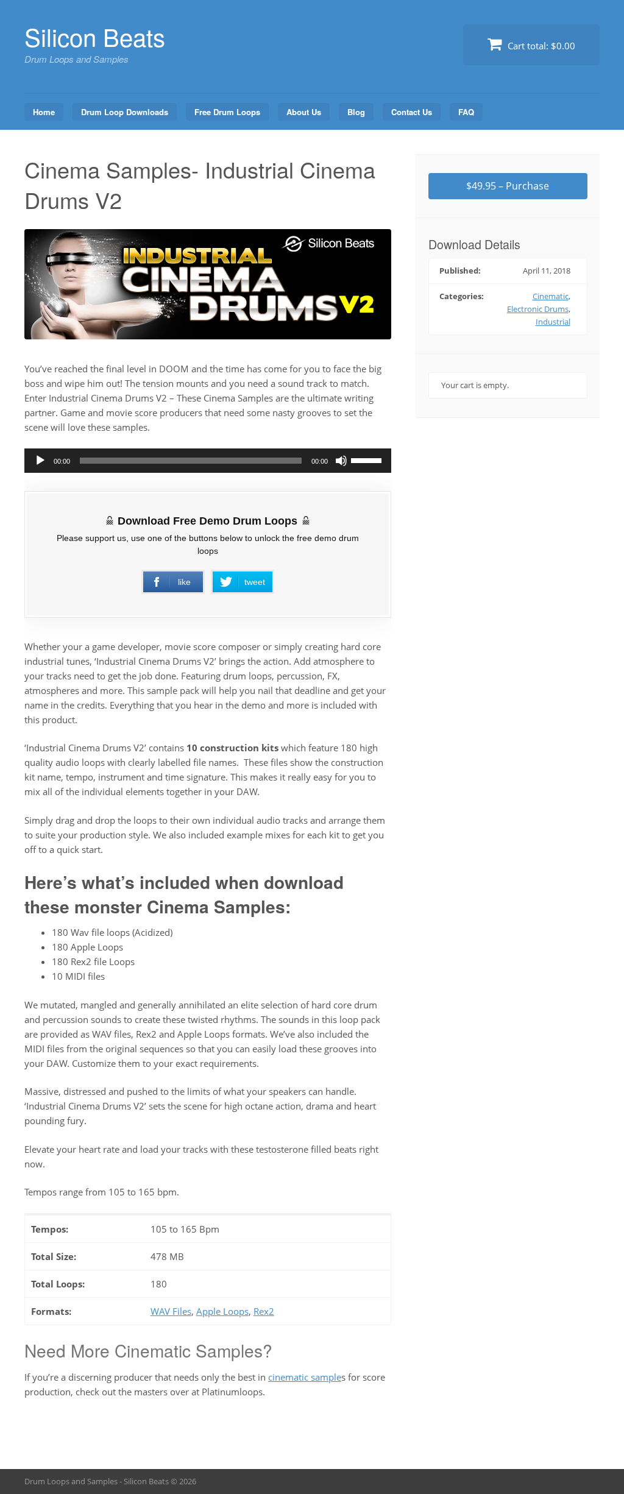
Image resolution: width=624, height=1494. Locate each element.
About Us (303, 112)
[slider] (368, 459)
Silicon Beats (94, 36)
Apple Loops (222, 1311)
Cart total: (540, 46)
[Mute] (341, 461)
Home (44, 112)
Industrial (553, 321)
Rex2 (264, 1311)
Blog (356, 112)
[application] (207, 460)
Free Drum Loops (227, 112)
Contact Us (411, 112)
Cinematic (551, 296)
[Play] (40, 461)
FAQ (466, 112)
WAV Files (171, 1311)
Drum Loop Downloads (124, 112)
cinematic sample (304, 1377)
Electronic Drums (538, 308)
